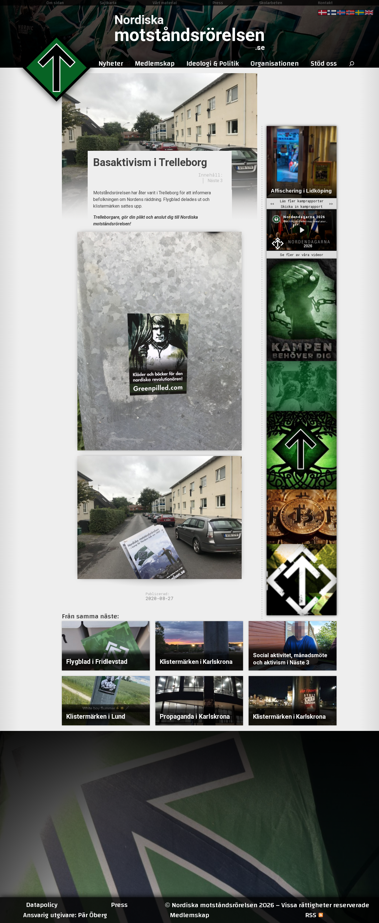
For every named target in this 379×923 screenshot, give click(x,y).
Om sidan (55, 3)
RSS (310, 915)
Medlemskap (189, 915)
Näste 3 (215, 180)
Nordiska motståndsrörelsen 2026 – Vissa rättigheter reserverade (267, 905)
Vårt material (165, 3)
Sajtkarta (108, 3)
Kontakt (325, 3)
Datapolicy (41, 905)
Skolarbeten (270, 3)
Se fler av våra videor (301, 255)
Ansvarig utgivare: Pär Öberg (65, 915)
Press (218, 3)
